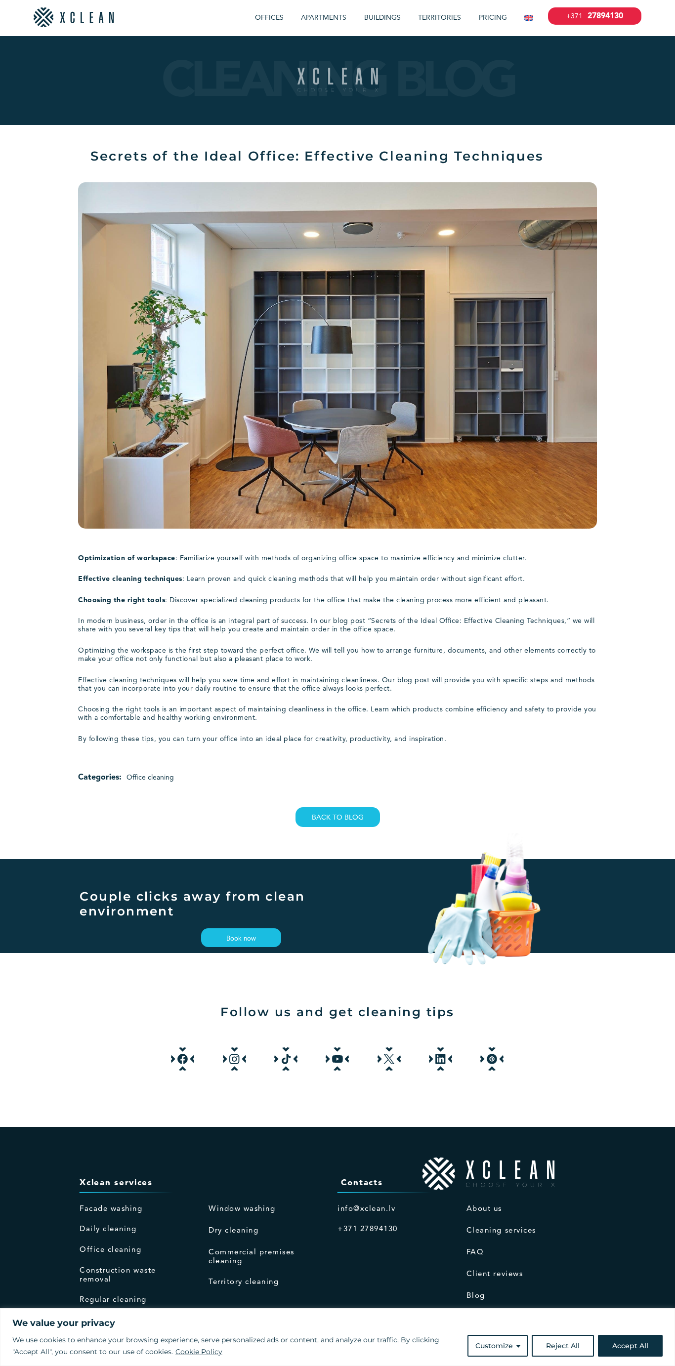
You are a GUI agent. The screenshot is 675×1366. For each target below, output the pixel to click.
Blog (475, 1296)
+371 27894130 (368, 1229)
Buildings (382, 17)
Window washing (242, 1209)
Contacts (360, 1183)
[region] (337, 1337)
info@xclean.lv (366, 1209)
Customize (494, 1345)
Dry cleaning (233, 1231)
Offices (269, 17)
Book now (241, 939)
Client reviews (494, 1274)
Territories (439, 17)
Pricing (493, 17)
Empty (273, 1183)
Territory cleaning (244, 1282)
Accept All (630, 1345)
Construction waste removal (118, 1275)
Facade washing (111, 1209)
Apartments (323, 17)
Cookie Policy (198, 1351)
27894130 (594, 16)
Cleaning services (501, 1231)
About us (484, 1209)
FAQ (475, 1252)
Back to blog (338, 817)
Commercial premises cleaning (252, 1257)
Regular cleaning (113, 1300)
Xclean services (116, 1183)
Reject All (563, 1345)
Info (530, 1183)
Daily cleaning (108, 1229)
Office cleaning (150, 777)
